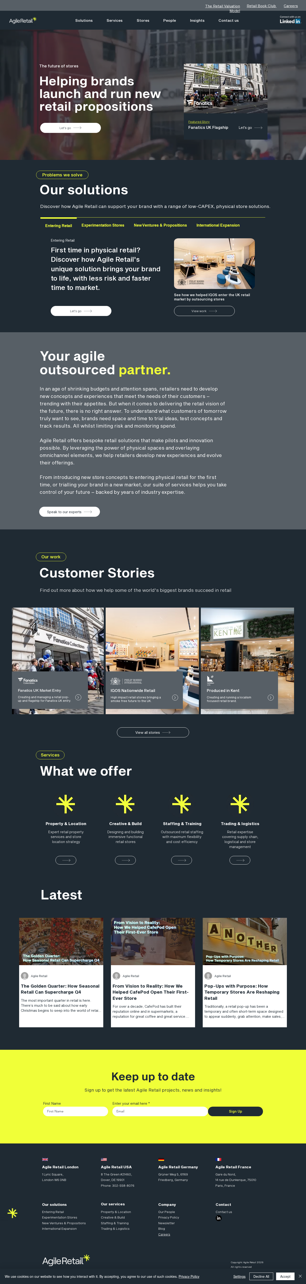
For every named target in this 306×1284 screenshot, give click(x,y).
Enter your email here (129, 1103)
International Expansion (59, 1228)
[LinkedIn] (219, 1218)
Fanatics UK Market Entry (39, 690)
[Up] (78, 697)
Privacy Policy (189, 1276)
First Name (52, 1103)
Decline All (261, 1276)
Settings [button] (239, 1276)
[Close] (300, 1276)
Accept (285, 1276)
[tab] (58, 225)
